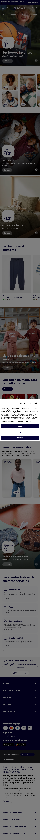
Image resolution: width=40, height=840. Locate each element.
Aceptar (20, 426)
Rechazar (20, 437)
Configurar (20, 432)
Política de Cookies (26, 421)
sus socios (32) (9, 408)
